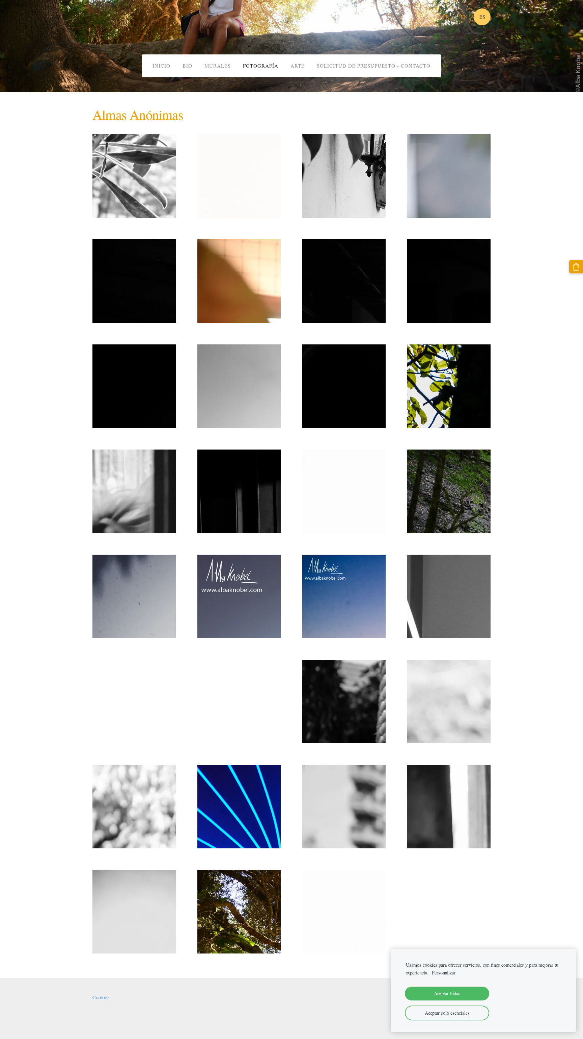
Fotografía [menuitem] (260, 65)
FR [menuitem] (446, 17)
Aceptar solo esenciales (447, 1013)
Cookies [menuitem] (101, 997)
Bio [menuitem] (187, 65)
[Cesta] (576, 267)
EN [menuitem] (464, 17)
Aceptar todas (447, 993)
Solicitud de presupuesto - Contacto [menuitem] (374, 65)
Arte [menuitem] (297, 65)
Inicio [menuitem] (161, 65)
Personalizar (443, 972)
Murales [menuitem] (217, 65)
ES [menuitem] (482, 17)
